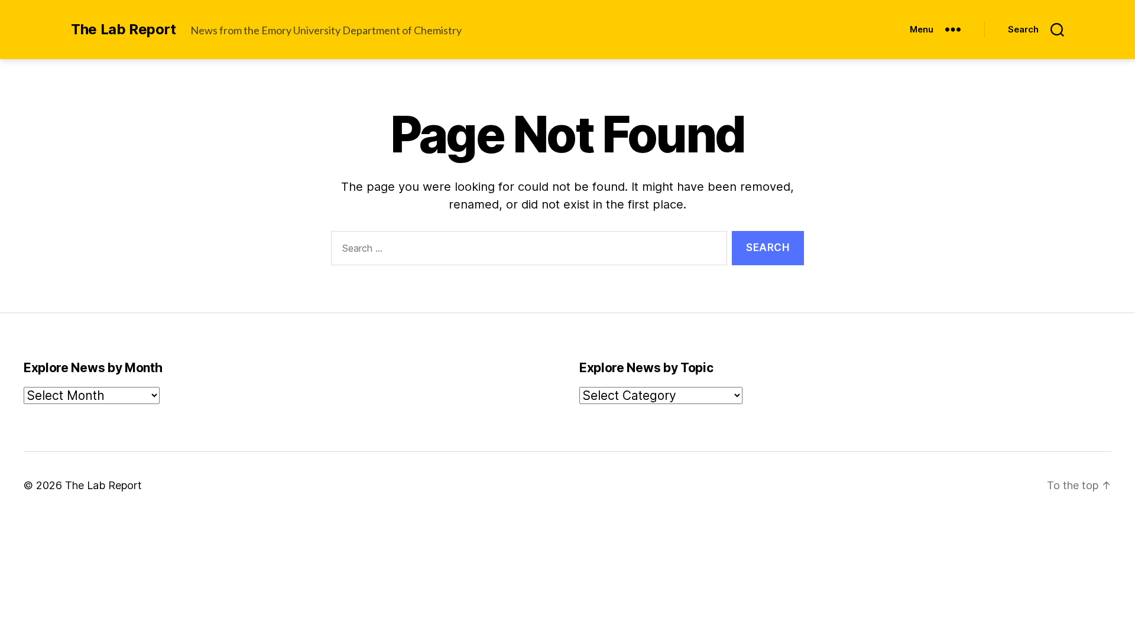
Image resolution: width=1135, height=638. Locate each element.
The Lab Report (123, 29)
